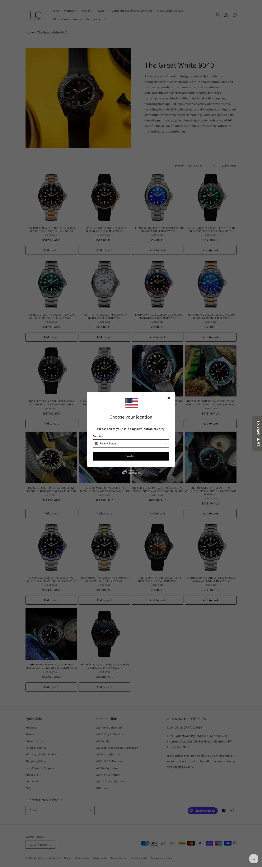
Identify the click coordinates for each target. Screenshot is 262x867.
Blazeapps (134, 472)
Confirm (131, 456)
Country (98, 436)
